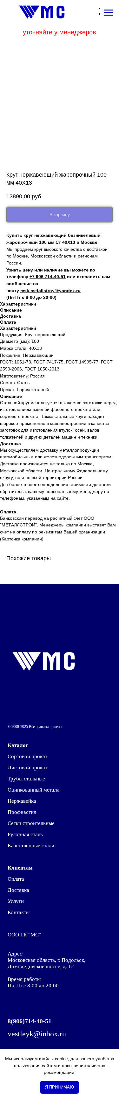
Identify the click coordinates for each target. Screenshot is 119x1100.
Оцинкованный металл (33, 790)
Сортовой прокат (27, 756)
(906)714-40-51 (31, 1021)
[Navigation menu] (108, 13)
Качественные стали (31, 846)
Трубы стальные (26, 779)
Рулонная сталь (25, 834)
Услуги (16, 901)
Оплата (16, 879)
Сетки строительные (31, 823)
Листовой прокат (27, 768)
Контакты (19, 912)
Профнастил (22, 812)
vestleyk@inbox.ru (37, 1034)
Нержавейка (22, 801)
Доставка (18, 890)
